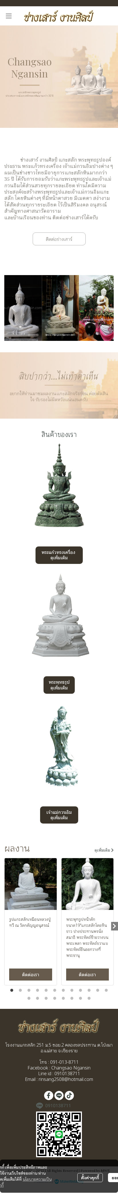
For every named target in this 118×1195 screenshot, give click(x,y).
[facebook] (48, 1095)
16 (55, 335)
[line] (59, 1095)
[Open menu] (8, 16)
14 (37, 335)
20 (89, 335)
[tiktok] (69, 1095)
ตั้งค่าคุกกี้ (90, 1177)
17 (63, 335)
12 (106, 327)
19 (80, 335)
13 (29, 335)
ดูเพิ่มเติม (103, 850)
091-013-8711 (64, 1061)
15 (46, 335)
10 (89, 327)
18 (72, 335)
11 (98, 327)
